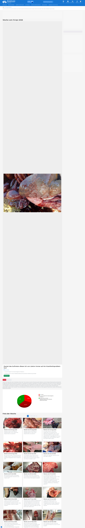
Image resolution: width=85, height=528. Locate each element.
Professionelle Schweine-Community (11, 2)
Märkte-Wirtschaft (20, 4)
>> (36, 416)
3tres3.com (11, 1)
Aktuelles (5, 4)
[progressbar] (4, 380)
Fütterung (27, 4)
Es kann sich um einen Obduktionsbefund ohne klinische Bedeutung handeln (20, 373)
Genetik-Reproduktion (36, 4)
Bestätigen (6, 375)
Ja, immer (7, 369)
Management (44, 4)
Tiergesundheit (11, 4)
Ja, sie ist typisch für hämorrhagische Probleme (14, 371)
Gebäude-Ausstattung (53, 4)
